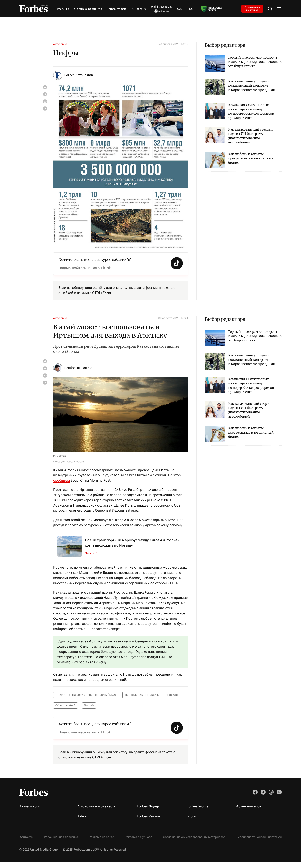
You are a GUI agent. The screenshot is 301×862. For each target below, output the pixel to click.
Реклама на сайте (101, 837)
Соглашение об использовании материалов (194, 837)
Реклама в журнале (138, 837)
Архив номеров (249, 806)
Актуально (60, 44)
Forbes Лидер (148, 806)
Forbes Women (116, 8)
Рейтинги (63, 8)
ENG (190, 8)
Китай (89, 705)
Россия (172, 695)
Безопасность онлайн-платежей (259, 837)
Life (81, 816)
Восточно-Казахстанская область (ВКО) (85, 695)
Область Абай (65, 705)
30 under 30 (138, 8)
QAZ (180, 8)
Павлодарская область (142, 695)
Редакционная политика (61, 837)
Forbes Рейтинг (149, 816)
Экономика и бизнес (95, 806)
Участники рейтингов (88, 8)
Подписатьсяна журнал (252, 8)
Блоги (191, 816)
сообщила (61, 480)
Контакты (26, 837)
